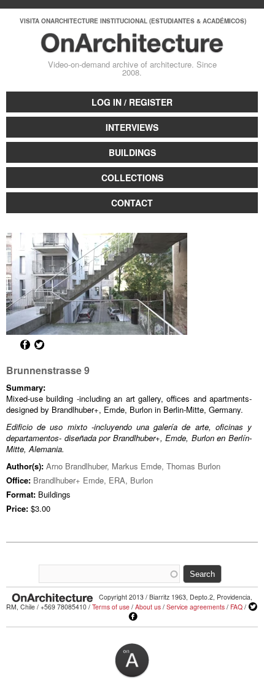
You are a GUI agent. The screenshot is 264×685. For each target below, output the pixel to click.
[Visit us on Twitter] (253, 607)
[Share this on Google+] (11, 345)
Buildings (132, 152)
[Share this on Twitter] (39, 345)
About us (148, 606)
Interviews (132, 127)
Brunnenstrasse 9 (48, 370)
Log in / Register (132, 102)
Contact (132, 203)
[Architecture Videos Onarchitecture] (132, 47)
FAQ (236, 606)
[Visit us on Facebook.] (133, 617)
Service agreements (195, 606)
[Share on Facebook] (25, 345)
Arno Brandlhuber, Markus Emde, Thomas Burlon (133, 466)
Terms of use (111, 606)
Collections (132, 177)
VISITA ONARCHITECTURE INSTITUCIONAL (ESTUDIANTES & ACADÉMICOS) (133, 21)
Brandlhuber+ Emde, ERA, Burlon (93, 480)
